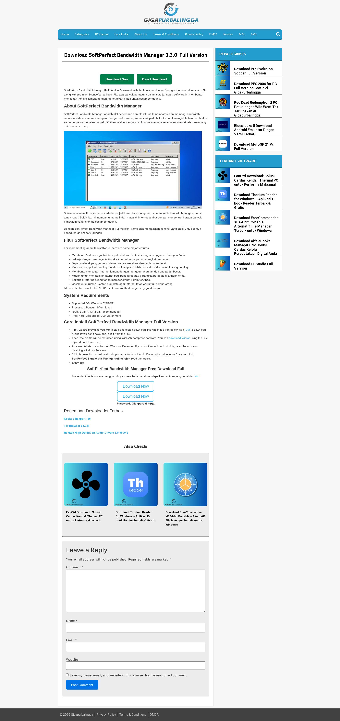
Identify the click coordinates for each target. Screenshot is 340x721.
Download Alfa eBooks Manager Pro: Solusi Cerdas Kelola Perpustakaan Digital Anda (255, 247)
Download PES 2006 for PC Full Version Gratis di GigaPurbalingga (255, 88)
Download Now (136, 386)
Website (72, 659)
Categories (82, 34)
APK (254, 34)
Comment (74, 567)
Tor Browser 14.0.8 (76, 425)
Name (71, 620)
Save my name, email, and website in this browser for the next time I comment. (129, 675)
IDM (188, 329)
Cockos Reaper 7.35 (77, 418)
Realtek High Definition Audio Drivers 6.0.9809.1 (96, 432)
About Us (140, 34)
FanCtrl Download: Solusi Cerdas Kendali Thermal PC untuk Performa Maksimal (84, 516)
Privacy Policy (194, 34)
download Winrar (179, 337)
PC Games (102, 34)
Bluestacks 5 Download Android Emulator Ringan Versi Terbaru (254, 130)
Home (65, 34)
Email (71, 640)
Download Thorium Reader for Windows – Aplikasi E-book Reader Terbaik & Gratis (135, 516)
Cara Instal (121, 34)
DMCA (213, 34)
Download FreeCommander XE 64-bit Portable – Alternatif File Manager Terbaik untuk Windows (256, 224)
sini (197, 376)
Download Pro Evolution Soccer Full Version (253, 71)
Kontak (228, 34)
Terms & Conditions (166, 34)
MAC (242, 34)
